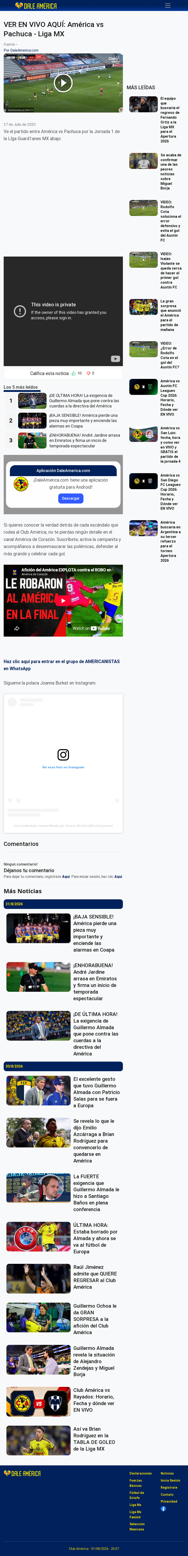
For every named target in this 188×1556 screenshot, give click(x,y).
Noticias (167, 1473)
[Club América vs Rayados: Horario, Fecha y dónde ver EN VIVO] (39, 1402)
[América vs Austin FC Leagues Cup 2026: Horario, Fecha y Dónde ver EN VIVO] (144, 387)
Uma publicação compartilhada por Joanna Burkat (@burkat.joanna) (63, 825)
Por (21, 50)
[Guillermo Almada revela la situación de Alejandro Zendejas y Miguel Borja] (39, 1360)
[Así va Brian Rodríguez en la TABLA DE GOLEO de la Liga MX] (39, 1440)
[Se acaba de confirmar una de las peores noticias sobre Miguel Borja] (144, 161)
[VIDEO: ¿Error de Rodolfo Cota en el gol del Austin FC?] (144, 349)
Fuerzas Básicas (136, 1483)
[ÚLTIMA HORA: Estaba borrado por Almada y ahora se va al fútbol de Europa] (39, 1237)
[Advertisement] (63, 196)
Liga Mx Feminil (135, 1514)
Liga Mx (135, 1505)
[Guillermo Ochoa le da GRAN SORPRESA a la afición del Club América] (39, 1317)
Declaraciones (141, 1473)
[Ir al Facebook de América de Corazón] (163, 1508)
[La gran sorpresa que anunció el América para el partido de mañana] (144, 307)
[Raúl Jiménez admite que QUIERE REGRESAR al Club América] (39, 1279)
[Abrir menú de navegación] (168, 5)
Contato (167, 1494)
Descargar (71, 498)
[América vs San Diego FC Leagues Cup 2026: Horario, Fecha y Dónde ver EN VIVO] (144, 481)
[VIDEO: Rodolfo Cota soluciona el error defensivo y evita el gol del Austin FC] (144, 208)
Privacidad (169, 1501)
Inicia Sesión (170, 1480)
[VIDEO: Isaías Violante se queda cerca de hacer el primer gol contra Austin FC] (144, 260)
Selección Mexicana (137, 1526)
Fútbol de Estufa (137, 1495)
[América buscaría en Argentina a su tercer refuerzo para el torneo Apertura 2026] (144, 528)
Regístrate (169, 1487)
